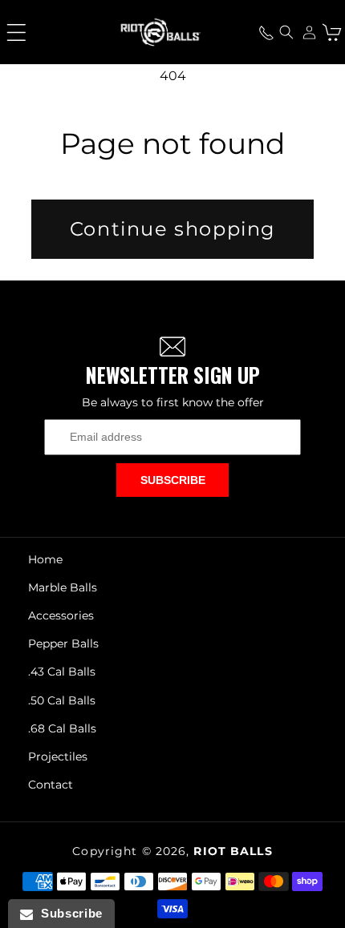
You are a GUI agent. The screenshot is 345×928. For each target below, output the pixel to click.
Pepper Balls (63, 643)
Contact (50, 784)
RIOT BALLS (232, 851)
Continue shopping (172, 228)
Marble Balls (62, 587)
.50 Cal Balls (61, 700)
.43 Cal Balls (61, 671)
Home (45, 559)
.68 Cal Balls (62, 728)
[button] (16, 32)
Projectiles (57, 756)
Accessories (61, 615)
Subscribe (172, 480)
